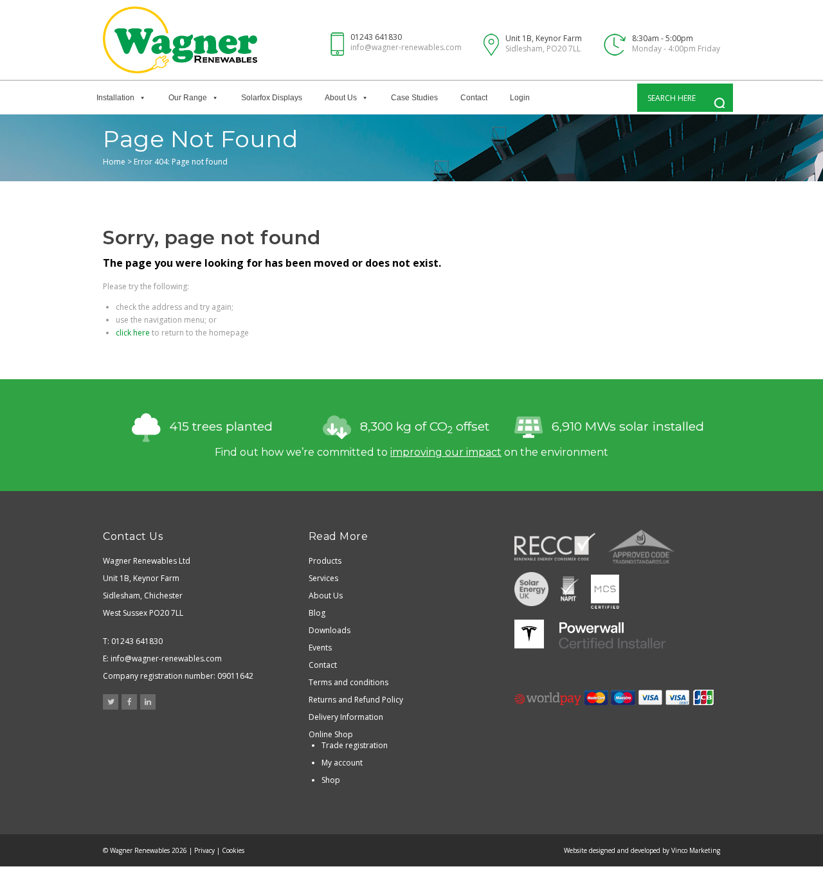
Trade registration (354, 745)
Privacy (204, 850)
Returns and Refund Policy (356, 699)
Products (325, 560)
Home (114, 161)
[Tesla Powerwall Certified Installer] (589, 634)
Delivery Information (346, 717)
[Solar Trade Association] (531, 590)
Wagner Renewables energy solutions (180, 39)
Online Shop (331, 734)
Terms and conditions (348, 682)
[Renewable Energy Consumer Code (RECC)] (554, 547)
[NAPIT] (570, 590)
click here (133, 332)
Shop (330, 780)
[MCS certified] (605, 590)
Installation (115, 97)
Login (520, 97)
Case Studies (414, 97)
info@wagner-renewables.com (406, 47)
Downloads (329, 630)
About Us (341, 97)
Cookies (233, 850)
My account (342, 762)
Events (320, 647)
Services (323, 578)
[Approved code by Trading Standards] (641, 547)
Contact (473, 97)
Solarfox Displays (271, 97)
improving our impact (446, 452)
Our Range (187, 97)
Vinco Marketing (695, 850)
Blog (317, 612)
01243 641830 (376, 36)
